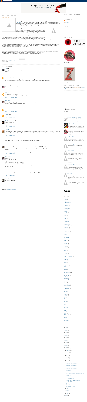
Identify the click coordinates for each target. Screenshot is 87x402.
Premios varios (68, 375)
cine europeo (66, 228)
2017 (66, 332)
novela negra (66, 284)
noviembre (68, 350)
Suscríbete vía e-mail (67, 34)
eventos (65, 246)
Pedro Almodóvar (67, 288)
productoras (66, 294)
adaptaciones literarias (68, 201)
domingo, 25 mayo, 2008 (11, 73)
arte (64, 206)
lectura (65, 262)
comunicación (66, 231)
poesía (65, 289)
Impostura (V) (5, 17)
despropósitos (66, 237)
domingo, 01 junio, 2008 (11, 182)
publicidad (66, 295)
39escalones (7, 114)
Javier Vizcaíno (7, 76)
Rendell (65, 301)
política (65, 291)
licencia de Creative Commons (77, 192)
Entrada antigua (57, 186)
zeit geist (65, 322)
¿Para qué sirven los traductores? (71, 383)
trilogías (65, 317)
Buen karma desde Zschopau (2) (71, 366)
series (65, 304)
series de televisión (67, 305)
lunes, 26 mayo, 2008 (10, 117)
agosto (67, 355)
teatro (65, 310)
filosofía (65, 252)
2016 (66, 334)
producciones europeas (68, 292)
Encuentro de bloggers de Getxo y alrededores (75, 144)
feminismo (66, 249)
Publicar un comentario (6, 184)
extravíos (65, 247)
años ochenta (66, 203)
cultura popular (66, 236)
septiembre (68, 353)
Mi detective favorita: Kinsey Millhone (74, 117)
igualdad (65, 260)
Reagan (65, 298)
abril (67, 388)
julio (67, 357)
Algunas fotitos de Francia (70, 386)
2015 (66, 335)
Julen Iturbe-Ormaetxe (68, 21)
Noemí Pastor (7, 85)
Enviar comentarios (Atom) (11, 189)
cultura (65, 234)
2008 (66, 347)
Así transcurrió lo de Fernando (71, 376)
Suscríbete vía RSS (67, 32)
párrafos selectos (67, 285)
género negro (66, 254)
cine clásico (66, 222)
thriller (65, 313)
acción (65, 198)
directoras (66, 238)
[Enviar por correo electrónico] (19, 59)
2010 (66, 344)
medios (65, 276)
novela (13, 60)
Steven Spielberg (67, 308)
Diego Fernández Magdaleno (10, 120)
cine (65, 218)
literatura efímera (67, 270)
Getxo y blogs (70, 157)
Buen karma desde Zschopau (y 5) (72, 361)
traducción (66, 316)
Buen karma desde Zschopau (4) (71, 363)
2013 (66, 339)
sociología (66, 307)
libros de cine (66, 268)
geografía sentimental (68, 256)
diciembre (68, 348)
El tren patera (70, 181)
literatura (9, 60)
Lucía (6, 68)
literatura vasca (66, 275)
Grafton (65, 257)
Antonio (6, 108)
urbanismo (66, 319)
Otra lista (67, 371)
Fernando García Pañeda (9, 178)
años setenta (66, 205)
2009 (66, 345)
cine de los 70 (66, 224)
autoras (65, 211)
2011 (66, 342)
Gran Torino (70, 173)
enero (67, 393)
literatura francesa (67, 272)
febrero (67, 391)
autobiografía (66, 208)
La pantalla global (71, 136)
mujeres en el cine (67, 279)
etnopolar (65, 244)
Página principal (67, 27)
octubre (67, 352)
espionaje (65, 243)
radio (65, 297)
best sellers (66, 212)
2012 (66, 340)
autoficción (66, 209)
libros (65, 266)
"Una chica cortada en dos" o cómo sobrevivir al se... (75, 373)
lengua (65, 263)
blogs (65, 215)
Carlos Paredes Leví (8, 145)
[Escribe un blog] (21, 59)
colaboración (66, 230)
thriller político (66, 314)
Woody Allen (66, 320)
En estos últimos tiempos (72, 123)
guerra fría (66, 259)
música (65, 281)
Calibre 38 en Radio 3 (71, 130)
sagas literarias (66, 303)
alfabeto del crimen (67, 202)
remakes (65, 300)
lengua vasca (66, 265)
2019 (66, 329)
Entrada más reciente (5, 186)
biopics (65, 214)
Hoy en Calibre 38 (71, 150)
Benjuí (6, 92)
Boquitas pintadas (43, 5)
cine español (66, 227)
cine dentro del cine (67, 225)
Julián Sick (7, 129)
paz (64, 287)
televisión (66, 311)
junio (67, 358)
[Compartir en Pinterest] (24, 59)
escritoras (65, 241)
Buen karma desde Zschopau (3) (71, 365)
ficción (65, 250)
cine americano (66, 220)
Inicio (32, 186)
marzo (67, 390)
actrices (65, 199)
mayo (67, 360)
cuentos (65, 233)
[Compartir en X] (22, 59)
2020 (66, 327)
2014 (66, 337)
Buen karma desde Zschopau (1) (71, 368)
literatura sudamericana (68, 273)
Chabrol (65, 217)
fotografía (65, 253)
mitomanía (66, 278)
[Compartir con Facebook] (23, 59)
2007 (66, 395)
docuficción (66, 240)
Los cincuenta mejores (70, 378)
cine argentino (66, 221)
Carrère (9, 57)
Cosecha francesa (69, 384)
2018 (66, 330)
